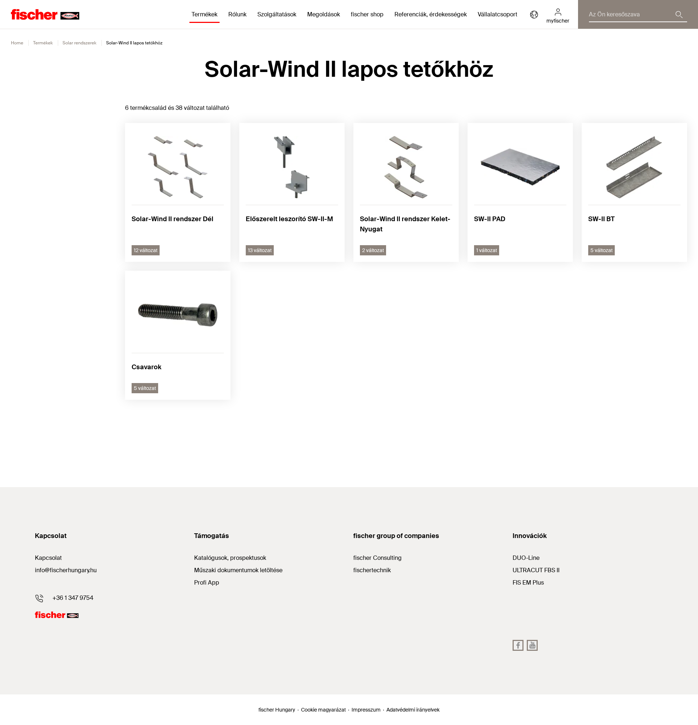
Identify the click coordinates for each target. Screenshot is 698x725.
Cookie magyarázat (323, 709)
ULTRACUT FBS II (536, 570)
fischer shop (367, 14)
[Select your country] (534, 15)
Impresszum (366, 709)
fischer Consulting (377, 558)
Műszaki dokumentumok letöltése (238, 570)
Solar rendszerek (79, 43)
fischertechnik (372, 570)
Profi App (206, 582)
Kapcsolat (48, 558)
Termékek (43, 43)
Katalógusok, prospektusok (230, 558)
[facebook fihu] (518, 645)
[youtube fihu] (532, 645)
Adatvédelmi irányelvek (413, 709)
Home (17, 43)
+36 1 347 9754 (72, 598)
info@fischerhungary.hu (66, 570)
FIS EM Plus (528, 582)
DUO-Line (526, 558)
